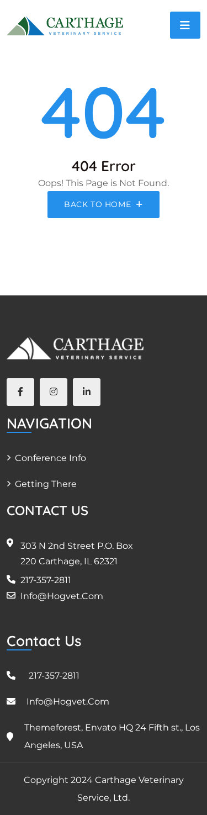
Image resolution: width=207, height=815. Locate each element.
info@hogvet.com (61, 596)
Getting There (46, 484)
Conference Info (50, 458)
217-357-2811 (45, 580)
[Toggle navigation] (185, 25)
